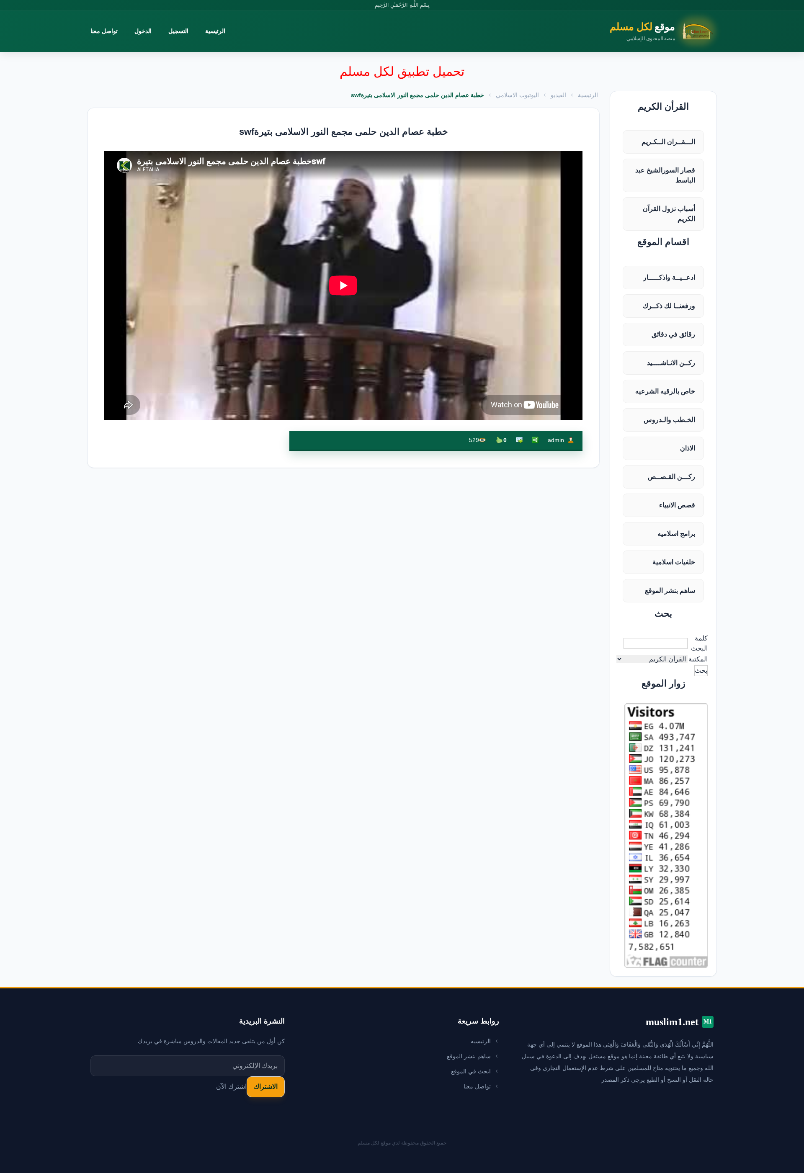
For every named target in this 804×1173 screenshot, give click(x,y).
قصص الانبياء (677, 505)
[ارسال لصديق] (519, 440)
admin (556, 440)
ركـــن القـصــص (671, 476)
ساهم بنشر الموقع (670, 590)
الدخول (143, 31)
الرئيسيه (481, 1041)
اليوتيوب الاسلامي (517, 95)
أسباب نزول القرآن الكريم (669, 213)
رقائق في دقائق (673, 334)
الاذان (687, 448)
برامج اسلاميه (676, 533)
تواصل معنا (104, 31)
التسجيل (178, 31)
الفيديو (558, 95)
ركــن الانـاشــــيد (671, 362)
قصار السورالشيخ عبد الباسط (665, 175)
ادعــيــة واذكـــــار (669, 277)
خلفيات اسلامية (673, 562)
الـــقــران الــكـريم (668, 141)
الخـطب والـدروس (669, 419)
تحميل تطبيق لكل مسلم (402, 71)
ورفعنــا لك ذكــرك (669, 305)
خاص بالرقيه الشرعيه (665, 391)
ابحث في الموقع (471, 1071)
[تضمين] (535, 440)
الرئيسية (215, 31)
